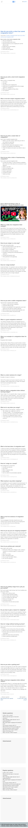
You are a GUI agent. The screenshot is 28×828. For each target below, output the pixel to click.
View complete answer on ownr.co (7, 694)
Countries (8, 35)
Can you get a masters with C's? (9, 725)
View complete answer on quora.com (8, 403)
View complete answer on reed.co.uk (8, 94)
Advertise (3, 825)
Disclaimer (16, 825)
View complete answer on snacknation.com (9, 332)
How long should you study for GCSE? (11, 728)
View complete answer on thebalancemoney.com (10, 276)
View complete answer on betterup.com (8, 605)
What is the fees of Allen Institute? (10, 732)
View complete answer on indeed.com (8, 53)
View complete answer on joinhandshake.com (10, 109)
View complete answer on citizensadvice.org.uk (10, 619)
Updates (25, 825)
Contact (7, 825)
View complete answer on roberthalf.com (8, 492)
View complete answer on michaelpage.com (9, 459)
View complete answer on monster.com (8, 562)
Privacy (21, 825)
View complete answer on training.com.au (9, 476)
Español (25, 1)
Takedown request (5, 51)
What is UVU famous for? (8, 731)
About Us (12, 825)
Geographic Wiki (13, 35)
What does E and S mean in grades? (10, 729)
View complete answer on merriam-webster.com (10, 386)
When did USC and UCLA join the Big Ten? (12, 726)
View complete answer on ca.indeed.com (9, 177)
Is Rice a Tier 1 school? (8, 715)
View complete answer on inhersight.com (9, 675)
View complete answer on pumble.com (8, 315)
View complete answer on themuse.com (8, 350)
